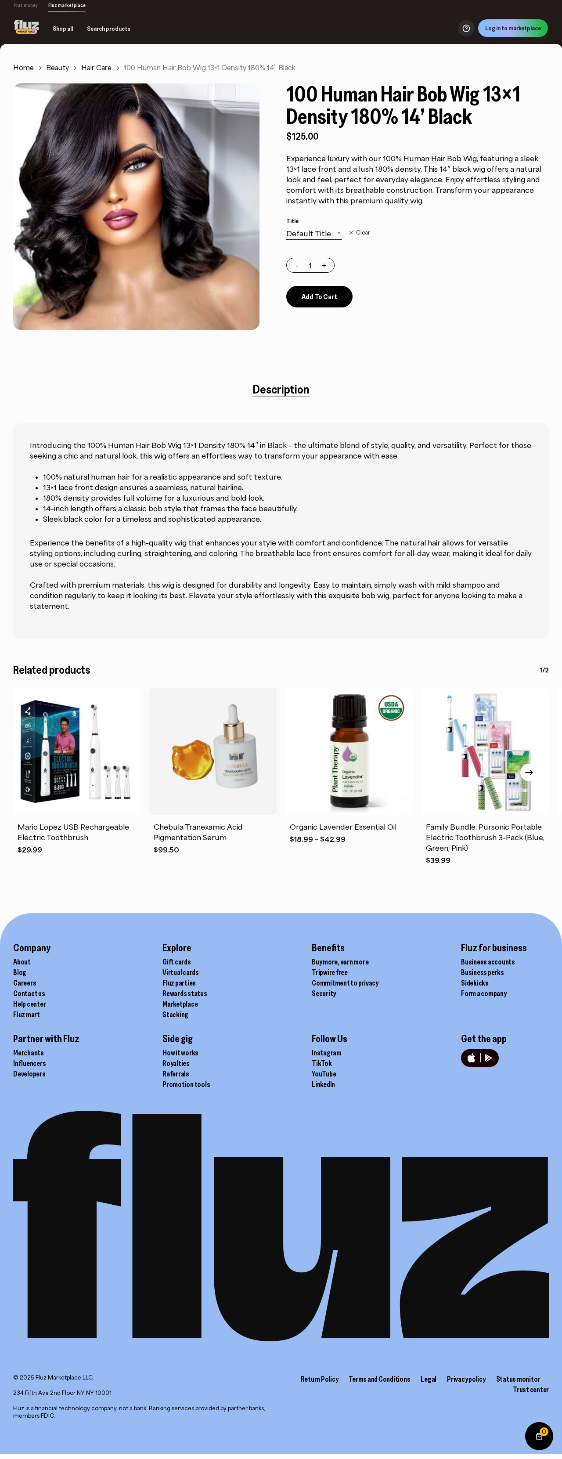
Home (23, 68)
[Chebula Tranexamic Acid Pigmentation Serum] (213, 751)
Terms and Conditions (379, 1379)
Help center (29, 1004)
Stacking (175, 1014)
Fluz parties (179, 983)
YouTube (324, 1074)
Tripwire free (330, 972)
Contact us (29, 993)
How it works (180, 1053)
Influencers (29, 1063)
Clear (363, 233)
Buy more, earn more (340, 962)
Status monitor (518, 1379)
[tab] (281, 389)
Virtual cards (180, 972)
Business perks (482, 972)
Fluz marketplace (67, 5)
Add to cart (319, 296)
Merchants (28, 1053)
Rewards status (184, 993)
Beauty (57, 68)
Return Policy (320, 1379)
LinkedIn (323, 1084)
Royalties (176, 1063)
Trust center (531, 1390)
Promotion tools (186, 1084)
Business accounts (488, 962)
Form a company (484, 993)
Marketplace (180, 1004)
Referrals (175, 1074)
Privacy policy (466, 1379)
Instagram (327, 1053)
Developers (29, 1074)
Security (324, 993)
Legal (428, 1379)
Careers (24, 983)
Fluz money (26, 5)
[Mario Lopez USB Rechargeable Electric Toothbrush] (76, 751)
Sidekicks (475, 983)
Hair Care (96, 68)
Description (281, 389)
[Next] (529, 772)
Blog (19, 972)
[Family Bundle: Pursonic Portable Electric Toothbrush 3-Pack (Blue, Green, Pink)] (485, 751)
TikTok (322, 1063)
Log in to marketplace (513, 28)
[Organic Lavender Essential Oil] (349, 751)
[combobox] (314, 233)
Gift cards (176, 962)
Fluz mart (26, 1014)
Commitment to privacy (345, 983)
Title (292, 220)
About (22, 962)
